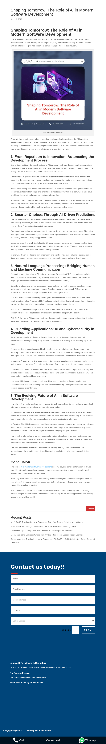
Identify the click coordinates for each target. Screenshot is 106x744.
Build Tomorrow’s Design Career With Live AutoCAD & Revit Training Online (43, 526)
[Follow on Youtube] (57, 642)
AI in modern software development (36, 467)
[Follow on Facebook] (44, 642)
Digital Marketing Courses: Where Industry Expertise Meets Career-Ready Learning (47, 535)
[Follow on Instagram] (51, 642)
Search (91, 509)
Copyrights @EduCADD (14, 730)
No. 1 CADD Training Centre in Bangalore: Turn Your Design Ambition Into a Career (47, 522)
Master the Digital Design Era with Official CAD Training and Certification (42, 531)
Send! (88, 630)
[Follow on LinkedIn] (62, 642)
